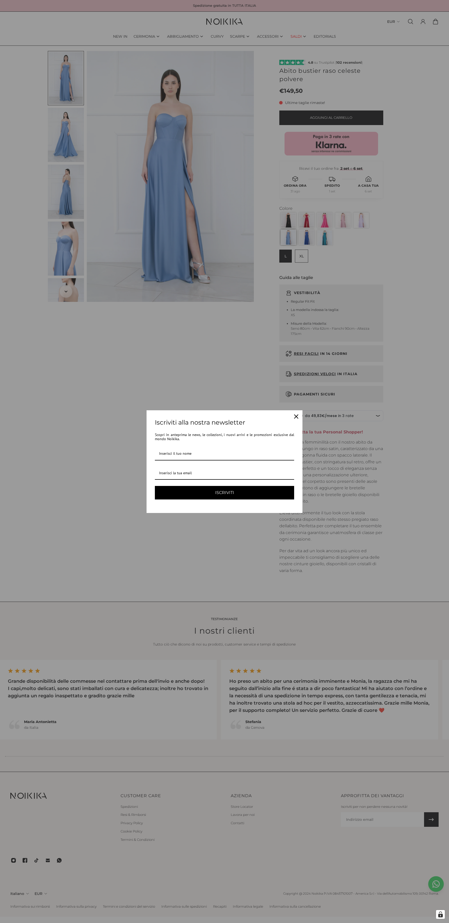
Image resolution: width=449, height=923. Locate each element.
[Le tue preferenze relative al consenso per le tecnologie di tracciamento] (440, 914)
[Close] (296, 416)
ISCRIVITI (224, 492)
